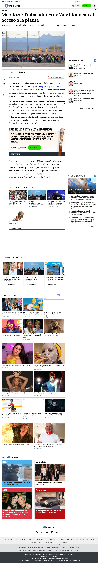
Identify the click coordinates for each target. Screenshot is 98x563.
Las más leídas (76, 176)
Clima (46, 539)
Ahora (4, 539)
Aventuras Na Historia (44, 547)
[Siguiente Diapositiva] (63, 275)
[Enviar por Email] (4, 90)
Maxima (77, 547)
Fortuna (42, 545)
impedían (57, 93)
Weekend (36, 545)
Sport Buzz (65, 547)
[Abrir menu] (3, 5)
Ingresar (77, 5)
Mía (59, 545)
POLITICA (4, 10)
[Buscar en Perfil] (95, 1)
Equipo (55, 550)
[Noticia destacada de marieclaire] (50, 462)
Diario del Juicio (62, 542)
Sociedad (31, 539)
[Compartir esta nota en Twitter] (4, 78)
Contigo (34, 547)
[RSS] (57, 533)
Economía (25, 539)
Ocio (57, 539)
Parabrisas (49, 545)
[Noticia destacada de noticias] (17, 462)
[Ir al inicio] (13, 6)
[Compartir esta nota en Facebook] (4, 73)
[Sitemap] (62, 533)
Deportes (52, 539)
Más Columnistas (87, 108)
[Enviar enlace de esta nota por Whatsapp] (4, 84)
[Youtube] (47, 533)
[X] (42, 532)
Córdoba (62, 539)
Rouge (55, 545)
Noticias (33, 542)
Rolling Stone (56, 547)
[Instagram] (52, 532)
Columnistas (75, 60)
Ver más (91, 226)
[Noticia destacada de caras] (17, 490)
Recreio (72, 547)
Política (18, 539)
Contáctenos (41, 550)
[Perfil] (13, 457)
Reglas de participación (65, 550)
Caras (39, 542)
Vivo (55, 542)
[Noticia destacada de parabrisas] (50, 490)
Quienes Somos (32, 550)
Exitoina (44, 542)
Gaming (50, 542)
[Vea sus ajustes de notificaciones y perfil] (94, 6)
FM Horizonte (71, 545)
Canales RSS (22, 550)
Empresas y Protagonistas (87, 539)
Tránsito (76, 550)
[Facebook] (37, 532)
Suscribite (87, 6)
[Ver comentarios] (95, 11)
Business (75, 539)
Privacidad (49, 550)
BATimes (64, 545)
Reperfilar (69, 539)
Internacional (40, 539)
